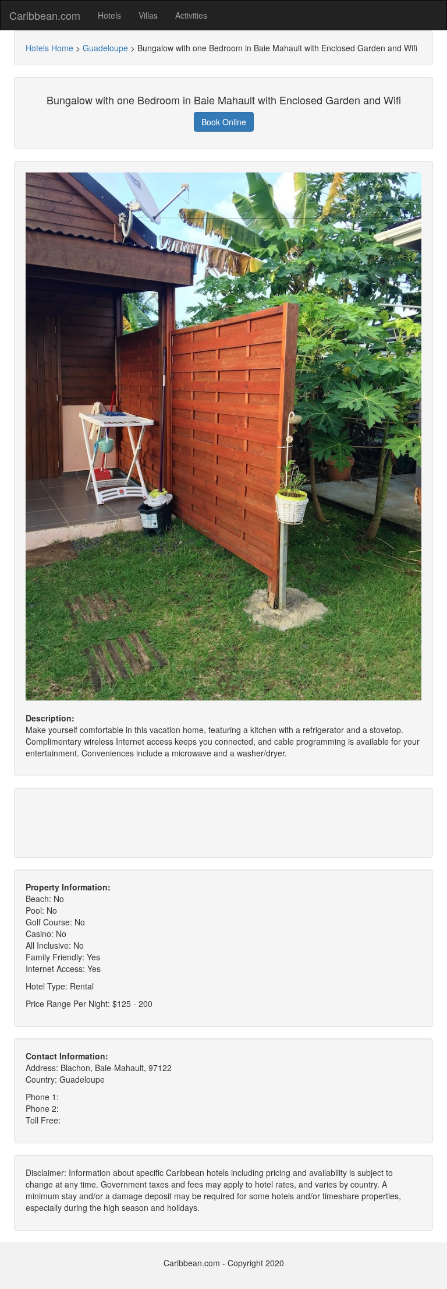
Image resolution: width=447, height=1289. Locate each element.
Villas (148, 15)
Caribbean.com (44, 15)
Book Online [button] (223, 122)
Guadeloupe (105, 48)
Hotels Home (49, 48)
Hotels (109, 15)
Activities (191, 15)
